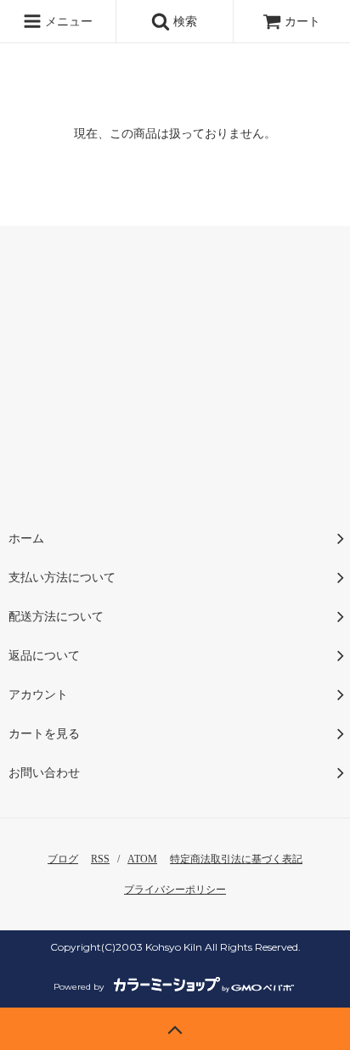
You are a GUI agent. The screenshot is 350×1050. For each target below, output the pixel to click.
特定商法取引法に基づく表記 (236, 859)
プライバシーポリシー (175, 890)
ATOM (142, 859)
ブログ (63, 859)
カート (302, 21)
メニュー (67, 21)
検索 (183, 21)
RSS (100, 859)
